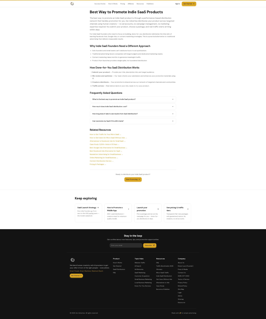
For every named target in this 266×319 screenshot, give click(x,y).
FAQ (114, 273)
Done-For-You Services (143, 286)
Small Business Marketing (143, 279)
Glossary (159, 269)
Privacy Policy (182, 283)
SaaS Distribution (119, 269)
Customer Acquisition (142, 276)
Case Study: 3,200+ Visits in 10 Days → (104, 144)
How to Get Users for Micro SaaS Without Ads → (108, 138)
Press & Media (183, 269)
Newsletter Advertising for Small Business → (106, 154)
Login (180, 292)
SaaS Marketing (140, 273)
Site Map (181, 289)
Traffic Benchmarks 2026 (164, 266)
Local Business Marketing (143, 283)
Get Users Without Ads (164, 279)
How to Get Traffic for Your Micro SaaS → (105, 134)
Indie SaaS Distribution (164, 276)
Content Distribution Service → (102, 161)
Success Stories (100, 4)
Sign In (177, 4)
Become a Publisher (163, 289)
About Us (181, 263)
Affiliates (131, 4)
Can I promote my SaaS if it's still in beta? (108, 121)
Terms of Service (183, 279)
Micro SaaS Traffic (162, 273)
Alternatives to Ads (162, 283)
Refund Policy (182, 286)
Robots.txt (181, 302)
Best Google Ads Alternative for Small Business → (108, 148)
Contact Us (182, 273)
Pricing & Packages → (98, 164)
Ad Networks (139, 269)
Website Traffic (140, 263)
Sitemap (181, 299)
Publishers (150, 4)
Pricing (122, 4)
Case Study (160, 286)
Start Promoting (131, 179)
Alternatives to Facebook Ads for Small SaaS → (108, 141)
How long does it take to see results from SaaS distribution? (115, 114)
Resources (140, 4)
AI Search (138, 266)
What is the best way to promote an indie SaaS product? (114, 99)
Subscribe (148, 245)
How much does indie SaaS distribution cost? (109, 106)
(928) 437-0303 (183, 276)
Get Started (187, 4)
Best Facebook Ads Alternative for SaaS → (106, 151)
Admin (180, 296)
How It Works (113, 4)
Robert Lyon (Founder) (185, 266)
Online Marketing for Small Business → (104, 158)
